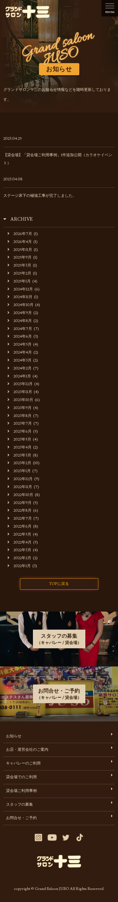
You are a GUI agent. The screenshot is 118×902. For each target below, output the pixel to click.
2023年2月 (22, 463)
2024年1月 (22, 376)
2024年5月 (22, 344)
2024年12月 (23, 289)
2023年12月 (23, 383)
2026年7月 (22, 233)
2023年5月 (22, 439)
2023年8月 (22, 415)
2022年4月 (22, 542)
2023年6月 (22, 431)
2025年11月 (22, 249)
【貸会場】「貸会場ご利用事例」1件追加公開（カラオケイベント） (57, 159)
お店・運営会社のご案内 (27, 749)
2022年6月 (22, 526)
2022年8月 (22, 510)
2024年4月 (22, 352)
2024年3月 (22, 360)
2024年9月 (22, 312)
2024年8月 (22, 320)
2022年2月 (22, 558)
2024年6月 (22, 336)
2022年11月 (22, 486)
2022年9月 (22, 502)
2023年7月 (22, 423)
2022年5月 (22, 534)
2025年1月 (22, 281)
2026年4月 (22, 241)
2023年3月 (22, 455)
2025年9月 (22, 257)
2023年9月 (22, 407)
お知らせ (13, 736)
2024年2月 (22, 368)
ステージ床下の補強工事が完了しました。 (39, 195)
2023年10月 (23, 399)
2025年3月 (22, 265)
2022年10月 (23, 494)
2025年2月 (22, 273)
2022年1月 (22, 565)
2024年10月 (23, 304)
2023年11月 (22, 391)
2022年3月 (22, 550)
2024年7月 (22, 328)
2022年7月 (22, 518)
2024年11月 (22, 296)
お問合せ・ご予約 (21, 817)
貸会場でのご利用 (21, 777)
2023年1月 (22, 471)
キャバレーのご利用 (23, 763)
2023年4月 (22, 447)
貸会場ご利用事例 (21, 790)
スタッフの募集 (19, 804)
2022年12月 (23, 478)
